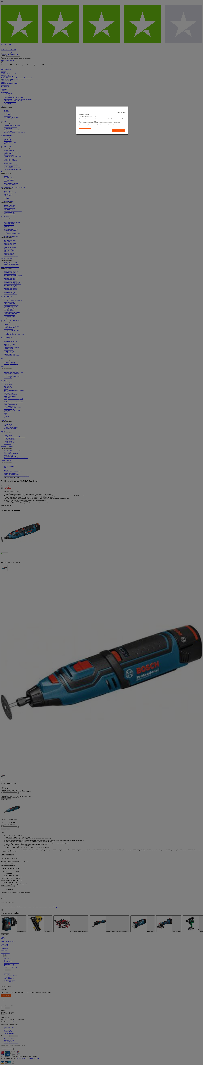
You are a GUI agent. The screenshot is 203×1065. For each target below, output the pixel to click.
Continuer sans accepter (121, 112)
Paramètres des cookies (85, 130)
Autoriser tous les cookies (119, 130)
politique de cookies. (84, 125)
